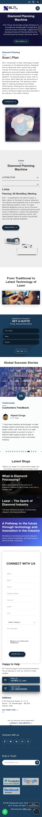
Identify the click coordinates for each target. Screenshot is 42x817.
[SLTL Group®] (10, 8)
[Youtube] (22, 741)
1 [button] (38, 296)
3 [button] (10, 451)
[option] (21, 297)
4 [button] (12, 451)
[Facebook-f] (5, 741)
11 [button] (28, 451)
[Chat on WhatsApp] (5, 812)
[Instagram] (28, 741)
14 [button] (35, 451)
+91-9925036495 (33, 2)
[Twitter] (10, 741)
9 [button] (23, 451)
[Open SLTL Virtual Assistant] (36, 811)
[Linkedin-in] (16, 741)
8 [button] (21, 451)
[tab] (21, 184)
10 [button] (25, 451)
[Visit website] (11, 781)
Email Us (14, 678)
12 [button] (31, 451)
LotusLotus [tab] (8, 177)
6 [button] (17, 451)
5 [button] (14, 451)
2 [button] (38, 298)
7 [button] (19, 451)
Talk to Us (15, 687)
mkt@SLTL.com (29, 2)
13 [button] (33, 451)
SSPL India (27, 809)
